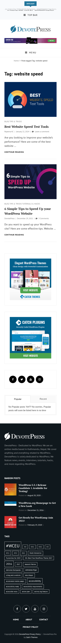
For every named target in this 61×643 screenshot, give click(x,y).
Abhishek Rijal (31, 570)
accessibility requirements (33, 586)
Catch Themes (31, 637)
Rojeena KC (8, 131)
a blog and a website (13, 575)
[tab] (17, 399)
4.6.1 (23, 553)
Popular (17, 399)
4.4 (25, 547)
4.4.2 (40, 547)
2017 (18, 564)
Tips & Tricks (15, 121)
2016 (9, 564)
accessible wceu (11, 592)
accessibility (35, 580)
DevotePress (9, 218)
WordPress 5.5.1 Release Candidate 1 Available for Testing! (33, 488)
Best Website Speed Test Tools (26, 127)
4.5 (47, 547)
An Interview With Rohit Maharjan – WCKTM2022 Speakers (30, 9)
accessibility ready (12, 586)
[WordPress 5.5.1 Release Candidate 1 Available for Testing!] (10, 489)
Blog (6, 121)
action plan (26, 592)
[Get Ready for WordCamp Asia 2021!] (10, 521)
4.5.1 (7, 553)
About (29, 619)
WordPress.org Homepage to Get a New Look (37, 504)
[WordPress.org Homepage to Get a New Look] (10, 503)
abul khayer (29, 575)
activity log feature (41, 592)
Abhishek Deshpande (13, 570)
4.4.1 (32, 547)
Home (16, 60)
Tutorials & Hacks (31, 204)
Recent (43, 399)
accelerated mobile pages (15, 581)
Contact (43, 619)
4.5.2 (15, 553)
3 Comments (43, 218)
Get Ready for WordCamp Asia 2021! (36, 519)
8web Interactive (35, 553)
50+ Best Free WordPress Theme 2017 (38, 558)
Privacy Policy (30, 627)
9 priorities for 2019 (13, 558)
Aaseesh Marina (30, 564)
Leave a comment (42, 131)
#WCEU (13, 546)
